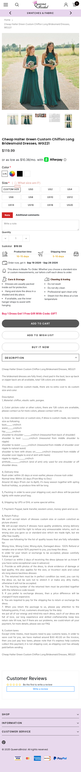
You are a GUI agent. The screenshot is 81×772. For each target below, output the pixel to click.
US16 (31, 205)
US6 (11, 197)
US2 (50, 189)
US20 (70, 205)
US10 (50, 197)
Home (7, 19)
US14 (11, 205)
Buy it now (40, 347)
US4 (69, 189)
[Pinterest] (3, 742)
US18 (50, 205)
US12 (70, 197)
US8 (30, 197)
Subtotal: (7, 246)
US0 (30, 189)
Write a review (40, 688)
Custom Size (11, 189)
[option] (40, 12)
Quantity (6, 232)
